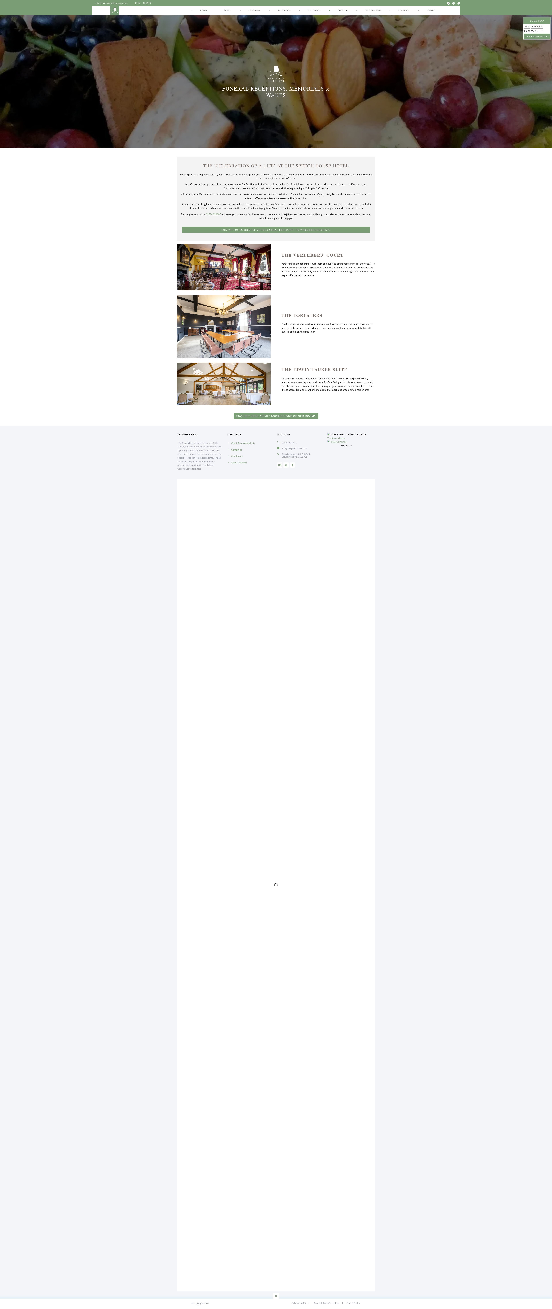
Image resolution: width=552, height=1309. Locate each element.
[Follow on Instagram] (448, 3)
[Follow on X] (453, 3)
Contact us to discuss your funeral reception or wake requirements (276, 229)
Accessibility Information (326, 1303)
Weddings (282, 10)
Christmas (254, 10)
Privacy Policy (299, 1303)
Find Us (431, 10)
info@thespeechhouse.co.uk (111, 2)
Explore (402, 10)
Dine (226, 10)
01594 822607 (143, 2)
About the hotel (239, 462)
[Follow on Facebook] (458, 3)
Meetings (313, 10)
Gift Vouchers (373, 10)
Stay (202, 10)
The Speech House (336, 438)
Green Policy (353, 1303)
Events (342, 10)
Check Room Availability (243, 443)
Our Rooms (237, 456)
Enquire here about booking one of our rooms (276, 416)
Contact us (236, 449)
